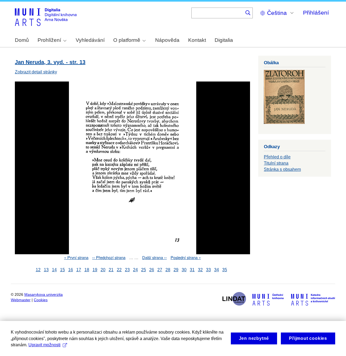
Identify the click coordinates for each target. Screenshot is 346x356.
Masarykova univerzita (43, 295)
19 (94, 269)
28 (167, 269)
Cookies (41, 300)
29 (176, 269)
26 (151, 269)
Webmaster (21, 300)
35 (224, 269)
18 (86, 269)
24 (135, 269)
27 (159, 269)
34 (216, 269)
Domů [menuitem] (22, 40)
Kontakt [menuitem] (197, 40)
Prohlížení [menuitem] (49, 40)
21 (111, 269)
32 (200, 269)
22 (119, 269)
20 (103, 269)
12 (38, 269)
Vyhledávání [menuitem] (90, 40)
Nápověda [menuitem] (167, 40)
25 (143, 269)
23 (127, 269)
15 (62, 269)
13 (46, 269)
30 (184, 269)
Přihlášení (316, 12)
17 (78, 269)
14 (54, 269)
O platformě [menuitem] (126, 40)
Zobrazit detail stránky (36, 72)
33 (208, 269)
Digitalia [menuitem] (224, 40)
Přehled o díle (277, 157)
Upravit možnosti (44, 345)
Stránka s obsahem (282, 169)
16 (70, 269)
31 (192, 269)
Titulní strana (276, 163)
